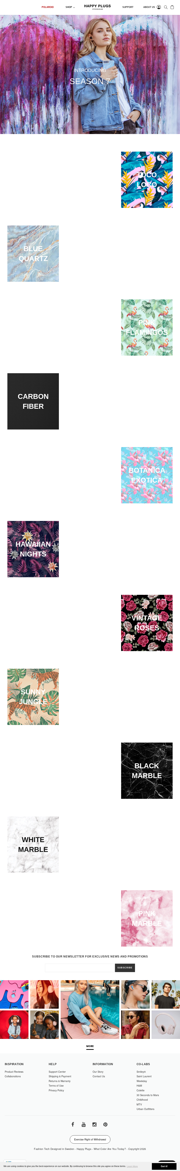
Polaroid (48, 7)
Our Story (98, 1071)
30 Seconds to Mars (148, 1095)
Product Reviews (14, 1071)
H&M (139, 1085)
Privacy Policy (56, 1090)
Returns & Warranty (59, 1081)
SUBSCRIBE (125, 967)
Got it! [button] (164, 1166)
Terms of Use (56, 1085)
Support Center (57, 1071)
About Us (149, 7)
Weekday (142, 1081)
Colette (140, 1090)
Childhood (142, 1099)
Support (127, 7)
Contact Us (99, 1076)
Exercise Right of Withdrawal (90, 1139)
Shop (69, 7)
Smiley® (141, 1071)
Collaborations (13, 1076)
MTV (139, 1104)
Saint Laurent (144, 1076)
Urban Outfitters (145, 1109)
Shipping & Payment (60, 1076)
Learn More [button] (132, 1166)
